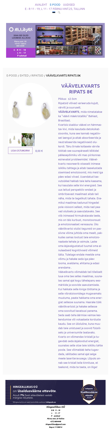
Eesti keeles (54, 12)
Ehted (24, 75)
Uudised (69, 4)
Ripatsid (37, 75)
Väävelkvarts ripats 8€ (63, 75)
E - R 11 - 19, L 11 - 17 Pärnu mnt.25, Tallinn (55, 8)
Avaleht (41, 4)
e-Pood (55, 4)
